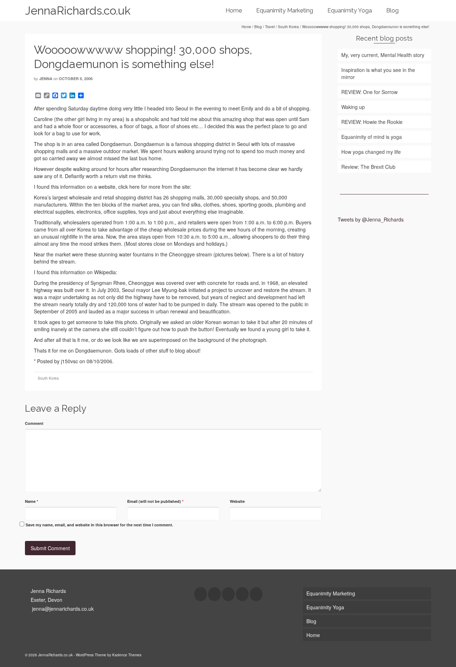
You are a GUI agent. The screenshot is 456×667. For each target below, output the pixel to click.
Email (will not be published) (155, 501)
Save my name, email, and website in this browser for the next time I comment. (99, 524)
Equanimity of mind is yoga (371, 136)
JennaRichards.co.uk (78, 10)
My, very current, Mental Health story (382, 54)
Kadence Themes (126, 654)
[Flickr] (242, 594)
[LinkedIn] (256, 594)
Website (237, 501)
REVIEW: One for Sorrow (369, 91)
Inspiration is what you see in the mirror (378, 73)
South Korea (48, 378)
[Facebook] (200, 594)
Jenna (45, 78)
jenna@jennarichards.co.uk (62, 608)
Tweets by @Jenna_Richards (371, 219)
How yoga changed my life (371, 151)
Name (31, 501)
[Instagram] (228, 594)
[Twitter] (214, 594)
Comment (34, 423)
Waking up (353, 106)
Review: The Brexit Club (368, 166)
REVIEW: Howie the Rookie (372, 121)
